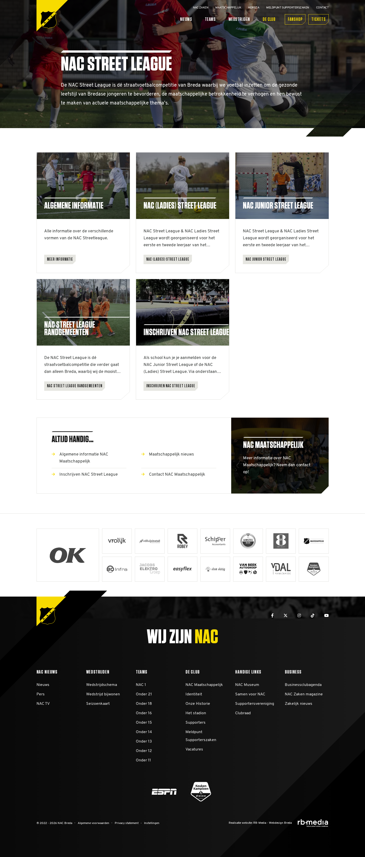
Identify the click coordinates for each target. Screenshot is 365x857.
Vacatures (194, 749)
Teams (210, 19)
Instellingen (151, 823)
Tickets (318, 19)
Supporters (195, 723)
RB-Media (259, 822)
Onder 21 (144, 694)
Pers (40, 694)
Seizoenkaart (98, 704)
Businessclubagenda (303, 685)
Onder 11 (143, 760)
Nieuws (186, 19)
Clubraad (243, 713)
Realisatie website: (241, 822)
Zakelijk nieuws (298, 704)
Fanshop (295, 19)
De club (269, 19)
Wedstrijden (239, 19)
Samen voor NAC (250, 694)
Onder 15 (144, 723)
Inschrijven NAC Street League (88, 474)
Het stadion (195, 713)
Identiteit (193, 694)
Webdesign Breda (280, 822)
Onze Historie (197, 704)
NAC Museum (247, 685)
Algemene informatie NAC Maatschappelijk (83, 458)
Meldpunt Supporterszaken (200, 736)
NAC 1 (141, 685)
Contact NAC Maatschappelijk (177, 474)
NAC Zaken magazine (304, 694)
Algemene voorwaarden (93, 823)
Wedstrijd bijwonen (103, 694)
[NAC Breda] (48, 20)
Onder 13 (144, 742)
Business (293, 672)
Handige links (248, 672)
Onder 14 (144, 732)
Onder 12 (144, 751)
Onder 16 (144, 713)
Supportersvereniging (254, 704)
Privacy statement (127, 823)
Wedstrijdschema (101, 685)
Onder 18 (144, 704)
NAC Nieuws (46, 672)
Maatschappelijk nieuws (171, 454)
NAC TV (43, 704)
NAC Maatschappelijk (204, 685)
